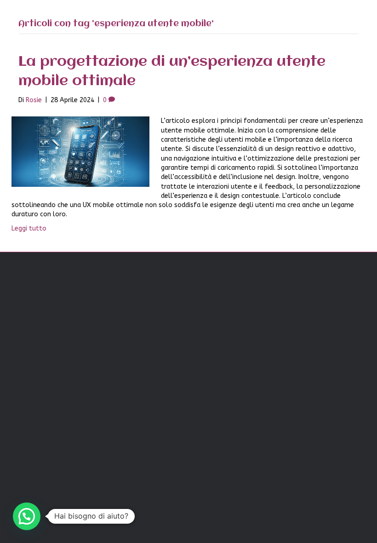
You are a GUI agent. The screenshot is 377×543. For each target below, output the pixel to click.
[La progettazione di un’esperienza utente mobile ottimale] (80, 152)
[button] (26, 516)
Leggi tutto (28, 228)
